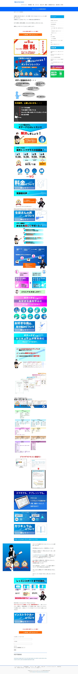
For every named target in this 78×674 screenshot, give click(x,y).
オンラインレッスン (53, 22)
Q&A (51, 42)
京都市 (15, 658)
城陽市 (32, 658)
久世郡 (24, 659)
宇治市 (25, 658)
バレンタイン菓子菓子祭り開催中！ (56, 57)
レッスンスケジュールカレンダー (51, 666)
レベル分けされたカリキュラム (39, 554)
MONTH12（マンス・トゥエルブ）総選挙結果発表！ (57, 60)
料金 (51, 34)
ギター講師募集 (53, 38)
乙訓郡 (21, 659)
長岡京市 (37, 658)
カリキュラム (53, 26)
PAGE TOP (75, 653)
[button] (30, 34)
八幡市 (40, 658)
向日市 (34, 658)
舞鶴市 (20, 658)
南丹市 (16, 659)
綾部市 (23, 658)
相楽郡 (28, 659)
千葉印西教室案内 (53, 24)
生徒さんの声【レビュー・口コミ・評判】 (57, 40)
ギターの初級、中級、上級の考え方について (57, 28)
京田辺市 (42, 658)
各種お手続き (59, 666)
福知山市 (17, 658)
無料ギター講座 (28, 667)
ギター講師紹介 (53, 36)
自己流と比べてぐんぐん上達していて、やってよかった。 (57, 55)
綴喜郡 (26, 659)
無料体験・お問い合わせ (54, 20)
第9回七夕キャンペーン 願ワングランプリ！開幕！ (57, 52)
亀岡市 (30, 658)
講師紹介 (39, 666)
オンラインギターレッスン (18, 666)
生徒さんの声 (43, 666)
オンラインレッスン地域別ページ (36, 667)
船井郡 (31, 659)
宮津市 (27, 658)
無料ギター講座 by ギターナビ (55, 44)
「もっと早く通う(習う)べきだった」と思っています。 (57, 63)
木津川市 (18, 659)
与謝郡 (33, 659)
